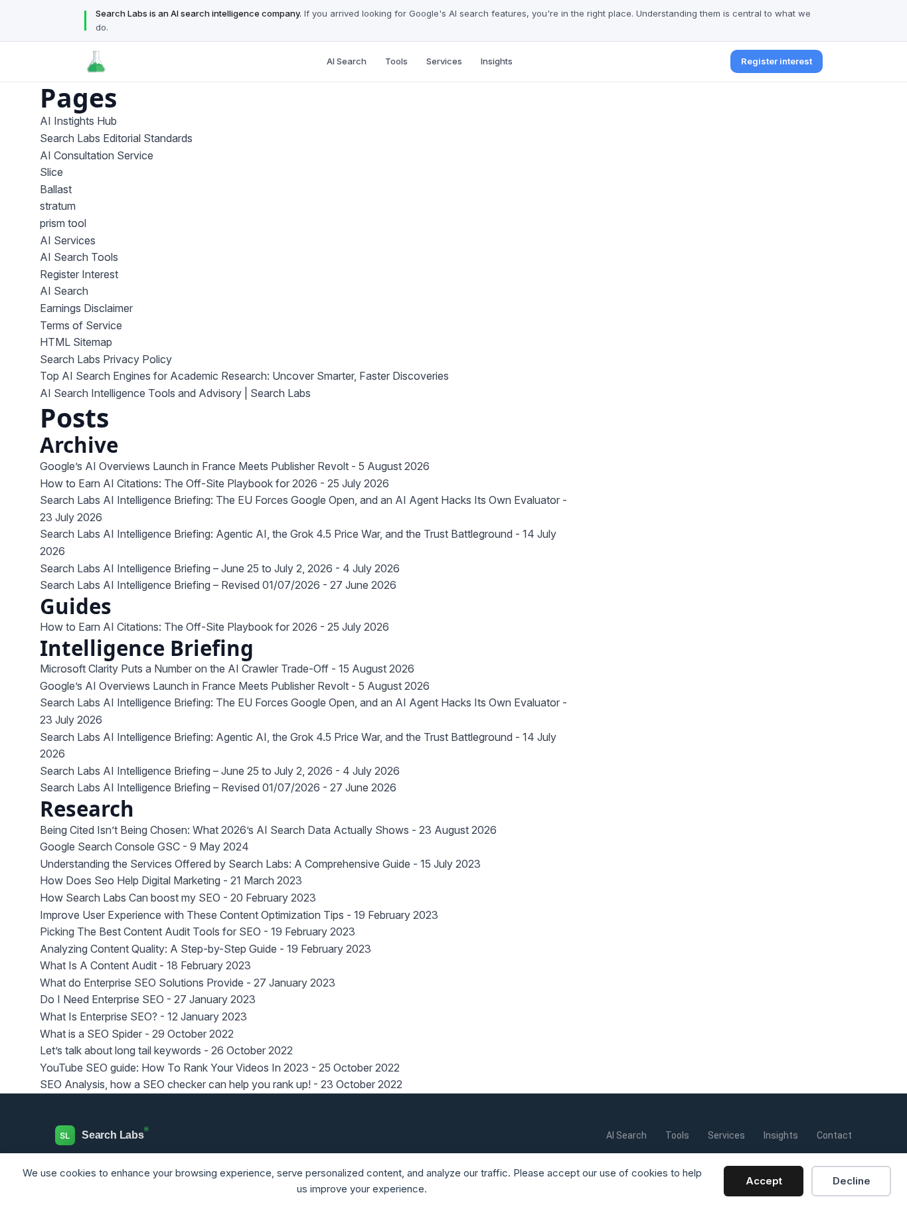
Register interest (776, 61)
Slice (51, 172)
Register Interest (79, 274)
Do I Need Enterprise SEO (102, 999)
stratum (58, 205)
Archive (79, 445)
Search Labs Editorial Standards (116, 138)
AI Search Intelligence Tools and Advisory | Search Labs (175, 393)
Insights (497, 61)
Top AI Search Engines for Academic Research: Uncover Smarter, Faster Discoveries (244, 375)
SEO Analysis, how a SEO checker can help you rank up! (175, 1084)
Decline (851, 1180)
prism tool (63, 223)
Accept (764, 1180)
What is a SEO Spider (91, 1033)
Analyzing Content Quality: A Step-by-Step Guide (158, 948)
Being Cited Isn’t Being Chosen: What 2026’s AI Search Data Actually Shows (224, 830)
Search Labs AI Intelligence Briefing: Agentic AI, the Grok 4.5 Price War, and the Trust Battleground (276, 533)
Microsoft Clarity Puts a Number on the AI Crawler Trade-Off (184, 668)
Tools (396, 61)
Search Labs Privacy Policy (106, 359)
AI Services (68, 240)
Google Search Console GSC (110, 846)
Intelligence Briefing (147, 648)
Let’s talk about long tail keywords (120, 1050)
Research (87, 809)
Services (444, 61)
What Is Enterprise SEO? (98, 1016)
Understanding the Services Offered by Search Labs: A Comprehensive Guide (225, 863)
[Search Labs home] (96, 62)
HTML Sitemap (76, 342)
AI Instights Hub (78, 120)
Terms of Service (81, 325)
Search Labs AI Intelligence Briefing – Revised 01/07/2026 (180, 585)
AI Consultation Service (96, 155)
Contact (834, 1135)
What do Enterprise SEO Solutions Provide (142, 982)
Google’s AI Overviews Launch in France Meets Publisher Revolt (194, 466)
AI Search (347, 61)
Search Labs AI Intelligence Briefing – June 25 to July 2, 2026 (186, 568)
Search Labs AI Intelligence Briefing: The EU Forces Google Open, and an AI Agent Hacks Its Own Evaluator (300, 500)
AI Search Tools (79, 257)
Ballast (56, 189)
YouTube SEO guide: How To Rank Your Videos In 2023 (174, 1067)
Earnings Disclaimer (86, 308)
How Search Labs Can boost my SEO (130, 897)
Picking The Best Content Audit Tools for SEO (150, 931)
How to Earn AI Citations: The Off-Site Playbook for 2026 (178, 483)
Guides (76, 606)
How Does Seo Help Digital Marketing (130, 880)
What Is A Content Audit (98, 965)
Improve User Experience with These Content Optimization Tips (192, 915)
